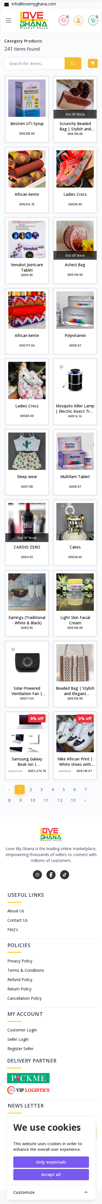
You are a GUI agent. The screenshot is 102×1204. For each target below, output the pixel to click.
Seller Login (18, 1039)
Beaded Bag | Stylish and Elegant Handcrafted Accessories (75, 690)
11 (46, 800)
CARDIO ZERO (27, 547)
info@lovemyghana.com (33, 4)
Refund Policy (19, 979)
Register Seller (20, 1048)
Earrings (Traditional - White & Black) (26, 620)
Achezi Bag (75, 264)
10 (32, 800)
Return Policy (19, 989)
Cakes (75, 547)
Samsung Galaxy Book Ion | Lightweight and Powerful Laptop (27, 761)
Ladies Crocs (75, 194)
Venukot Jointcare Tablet (27, 267)
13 (73, 800)
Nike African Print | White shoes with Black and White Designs (75, 761)
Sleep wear (27, 476)
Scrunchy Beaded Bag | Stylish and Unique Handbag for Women (75, 126)
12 (60, 800)
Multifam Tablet (75, 476)
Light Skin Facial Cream (75, 620)
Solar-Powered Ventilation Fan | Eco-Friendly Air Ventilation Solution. (27, 690)
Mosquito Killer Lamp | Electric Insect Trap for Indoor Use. (75, 408)
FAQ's (12, 929)
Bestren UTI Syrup (27, 123)
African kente (27, 194)
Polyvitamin (75, 335)
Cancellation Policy (24, 998)
